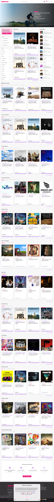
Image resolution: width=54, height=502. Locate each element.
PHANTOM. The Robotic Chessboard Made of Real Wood (46, 102)
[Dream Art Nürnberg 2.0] (46, 187)
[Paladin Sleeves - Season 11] (20, 345)
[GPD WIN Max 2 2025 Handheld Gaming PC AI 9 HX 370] (20, 93)
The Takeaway (5, 290)
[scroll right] (37, 31)
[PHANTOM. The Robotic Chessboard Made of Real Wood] (46, 93)
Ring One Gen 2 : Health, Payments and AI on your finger (46, 134)
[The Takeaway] (7, 282)
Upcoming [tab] (6, 116)
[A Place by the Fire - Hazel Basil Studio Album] (46, 250)
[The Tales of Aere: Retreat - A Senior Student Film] (33, 345)
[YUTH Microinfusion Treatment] (33, 282)
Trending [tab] (3, 305)
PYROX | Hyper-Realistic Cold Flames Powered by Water (32, 48)
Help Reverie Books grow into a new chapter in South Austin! (6, 197)
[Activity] (46, 1)
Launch (6, 33)
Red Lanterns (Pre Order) (33, 259)
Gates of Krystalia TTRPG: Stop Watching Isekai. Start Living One (7, 354)
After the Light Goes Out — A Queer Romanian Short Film (47, 291)
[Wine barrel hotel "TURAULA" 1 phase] (20, 250)
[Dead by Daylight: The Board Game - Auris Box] (7, 219)
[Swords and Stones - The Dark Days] (46, 219)
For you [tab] (3, 116)
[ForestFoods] (33, 187)
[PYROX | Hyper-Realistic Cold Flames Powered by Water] (32, 38)
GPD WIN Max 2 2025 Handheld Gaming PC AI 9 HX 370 (20, 102)
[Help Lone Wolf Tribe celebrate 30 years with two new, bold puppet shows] (33, 156)
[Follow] (3, 256)
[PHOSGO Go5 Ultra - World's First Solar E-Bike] (19, 38)
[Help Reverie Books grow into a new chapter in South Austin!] (7, 187)
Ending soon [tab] (19, 116)
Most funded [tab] (7, 305)
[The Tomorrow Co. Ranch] (20, 187)
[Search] (21, 1)
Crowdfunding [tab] (10, 116)
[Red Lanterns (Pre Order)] (33, 250)
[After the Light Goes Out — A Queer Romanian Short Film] (46, 282)
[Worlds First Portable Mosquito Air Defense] (33, 93)
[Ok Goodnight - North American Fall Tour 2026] (20, 156)
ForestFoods (31, 196)
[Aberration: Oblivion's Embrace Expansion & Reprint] (20, 219)
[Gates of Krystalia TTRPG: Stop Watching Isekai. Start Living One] (7, 345)
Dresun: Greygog (18, 290)
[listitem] (7, 50)
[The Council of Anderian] (46, 345)
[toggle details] (25, 55)
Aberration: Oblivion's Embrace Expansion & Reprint (19, 228)
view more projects (35, 80)
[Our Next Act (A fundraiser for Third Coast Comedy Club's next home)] (7, 156)
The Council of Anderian (46, 353)
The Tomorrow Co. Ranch (19, 196)
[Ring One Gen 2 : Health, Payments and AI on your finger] (46, 124)
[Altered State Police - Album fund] (46, 156)
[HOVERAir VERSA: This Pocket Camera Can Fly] (32, 62)
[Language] (44, 1)
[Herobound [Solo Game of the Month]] (33, 219)
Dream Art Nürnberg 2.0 (46, 196)
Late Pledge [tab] (14, 116)
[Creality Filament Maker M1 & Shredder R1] (7, 93)
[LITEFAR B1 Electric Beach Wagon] (19, 62)
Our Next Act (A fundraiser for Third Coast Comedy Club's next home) (7, 165)
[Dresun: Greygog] (20, 282)
